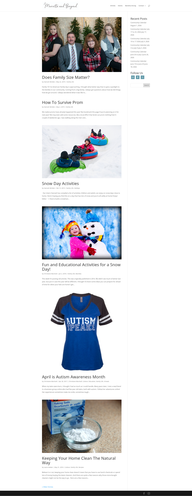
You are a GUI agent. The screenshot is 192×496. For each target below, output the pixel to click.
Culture (85, 381)
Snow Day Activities (60, 183)
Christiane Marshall (50, 274)
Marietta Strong (130, 6)
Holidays (77, 188)
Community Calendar (138, 22)
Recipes (81, 467)
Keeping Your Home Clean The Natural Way (79, 460)
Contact (141, 6)
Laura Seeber (48, 467)
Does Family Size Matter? (66, 77)
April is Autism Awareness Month (73, 377)
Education (92, 381)
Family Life (70, 82)
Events (120, 6)
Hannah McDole (49, 82)
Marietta (78, 274)
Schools (106, 381)
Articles (112, 6)
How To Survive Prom (62, 102)
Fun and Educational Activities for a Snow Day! (81, 267)
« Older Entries (47, 487)
